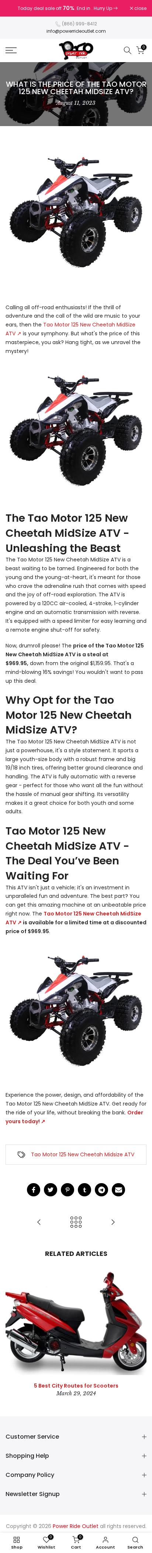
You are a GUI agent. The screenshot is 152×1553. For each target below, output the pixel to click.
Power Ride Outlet (76, 1526)
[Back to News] (76, 1223)
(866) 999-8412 (79, 24)
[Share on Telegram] (101, 1189)
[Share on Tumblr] (84, 1189)
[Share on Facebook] (33, 1189)
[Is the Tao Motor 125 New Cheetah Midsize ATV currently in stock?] (112, 1223)
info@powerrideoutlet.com (76, 31)
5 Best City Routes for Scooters (76, 1385)
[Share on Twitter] (50, 1189)
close (139, 8)
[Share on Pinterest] (67, 1189)
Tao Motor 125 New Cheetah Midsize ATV (82, 1154)
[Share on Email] (118, 1189)
